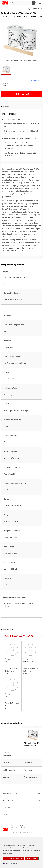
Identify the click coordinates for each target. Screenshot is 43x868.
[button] (10, 863)
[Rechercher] (34, 3)
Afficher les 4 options (23, 94)
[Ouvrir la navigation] (40, 3)
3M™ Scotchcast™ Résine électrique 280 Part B (12, 695)
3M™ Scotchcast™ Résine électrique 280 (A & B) (12, 660)
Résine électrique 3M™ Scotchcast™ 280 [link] (32, 744)
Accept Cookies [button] (32, 858)
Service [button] (7, 807)
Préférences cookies (17, 830)
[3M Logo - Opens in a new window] (5, 3)
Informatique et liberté (18, 828)
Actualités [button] (9, 800)
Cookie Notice (8, 853)
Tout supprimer (36, 80)
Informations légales (17, 826)
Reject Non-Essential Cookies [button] (13, 858)
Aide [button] (5, 814)
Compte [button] (35, 9)
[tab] (19, 636)
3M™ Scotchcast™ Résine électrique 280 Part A (30, 660)
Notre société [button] (10, 793)
